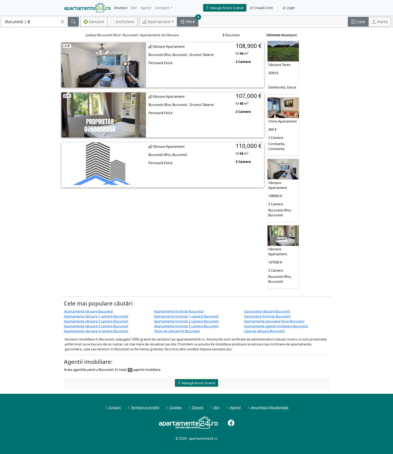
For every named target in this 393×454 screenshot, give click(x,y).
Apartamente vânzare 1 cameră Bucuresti (96, 316)
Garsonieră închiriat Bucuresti (267, 316)
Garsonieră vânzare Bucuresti (267, 311)
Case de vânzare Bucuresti (264, 331)
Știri (134, 8)
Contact (114, 407)
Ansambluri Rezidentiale (269, 407)
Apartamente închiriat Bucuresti (178, 311)
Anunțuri (121, 8)
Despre (197, 407)
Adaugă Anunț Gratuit (226, 8)
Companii (162, 8)
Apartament (158, 21)
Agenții (145, 8)
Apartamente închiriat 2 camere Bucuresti (186, 321)
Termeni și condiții (144, 407)
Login (290, 8)
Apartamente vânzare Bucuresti (88, 311)
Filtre (191, 20)
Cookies (175, 407)
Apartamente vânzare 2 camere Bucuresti (96, 321)
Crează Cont (263, 8)
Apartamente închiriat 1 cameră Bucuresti (186, 316)
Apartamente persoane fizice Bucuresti (274, 321)
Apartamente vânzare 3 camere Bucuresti (96, 326)
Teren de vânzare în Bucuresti (177, 331)
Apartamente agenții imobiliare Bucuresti (276, 326)
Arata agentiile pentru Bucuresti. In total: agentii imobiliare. (112, 369)
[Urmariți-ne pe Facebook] (231, 423)
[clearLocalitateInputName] (62, 22)
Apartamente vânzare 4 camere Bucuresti (96, 331)
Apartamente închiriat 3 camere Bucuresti (186, 326)
